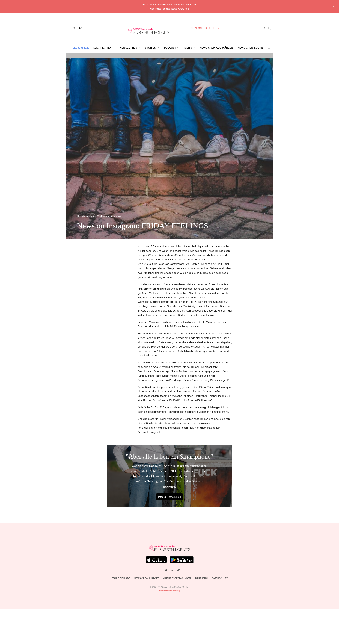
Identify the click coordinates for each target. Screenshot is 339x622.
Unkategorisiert (85, 216)
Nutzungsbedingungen (177, 578)
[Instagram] (81, 28)
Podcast (170, 47)
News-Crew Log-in (250, 47)
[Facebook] (68, 28)
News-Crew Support (146, 578)
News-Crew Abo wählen (216, 47)
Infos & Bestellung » (169, 496)
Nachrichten (102, 47)
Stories (150, 47)
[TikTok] (178, 570)
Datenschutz (220, 578)
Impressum (201, 578)
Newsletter (128, 47)
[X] (74, 28)
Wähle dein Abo (121, 578)
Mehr (188, 47)
